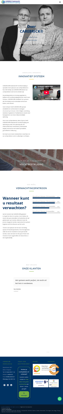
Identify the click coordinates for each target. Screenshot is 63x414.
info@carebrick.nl (10, 376)
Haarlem (4, 411)
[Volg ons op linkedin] (8, 385)
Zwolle (34, 410)
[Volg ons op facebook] (4, 385)
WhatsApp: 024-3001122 (9, 379)
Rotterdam (42, 410)
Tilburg (58, 410)
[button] (60, 399)
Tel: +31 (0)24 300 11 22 (9, 372)
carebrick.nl (10, 374)
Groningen (48, 410)
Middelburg (10, 410)
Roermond (14, 411)
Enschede (8, 411)
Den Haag (54, 410)
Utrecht (19, 411)
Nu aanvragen (24, 394)
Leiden (38, 410)
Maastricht (4, 410)
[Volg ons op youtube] (11, 385)
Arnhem (30, 410)
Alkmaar (19, 410)
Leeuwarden (24, 410)
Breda (14, 410)
